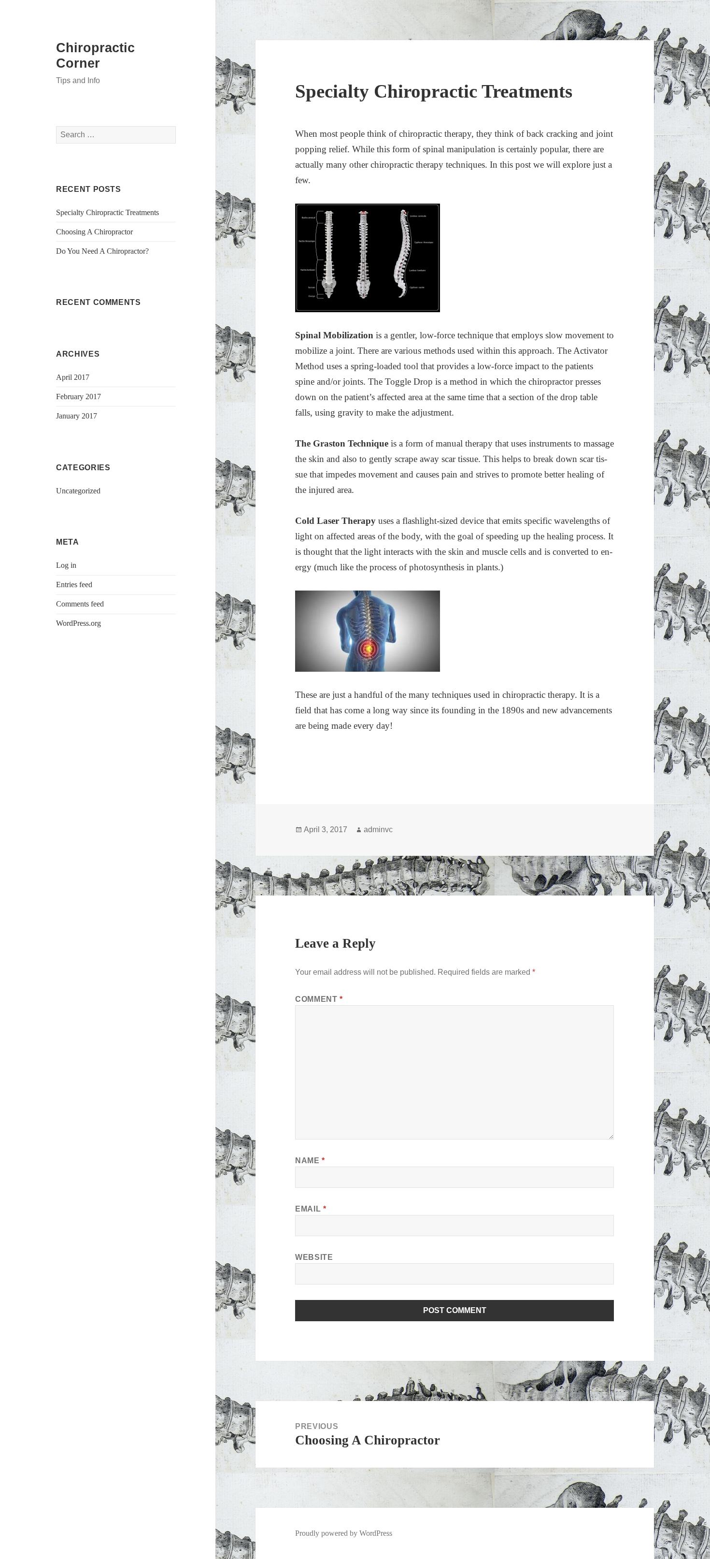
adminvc (378, 829)
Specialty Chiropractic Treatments (107, 212)
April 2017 (72, 377)
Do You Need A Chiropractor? (102, 251)
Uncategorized (78, 491)
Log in (66, 565)
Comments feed (80, 604)
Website (314, 1257)
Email (310, 1209)
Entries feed (74, 584)
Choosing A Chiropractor (94, 232)
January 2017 (76, 416)
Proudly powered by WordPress (343, 1533)
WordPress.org (78, 623)
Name (310, 1160)
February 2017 (78, 396)
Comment (319, 999)
